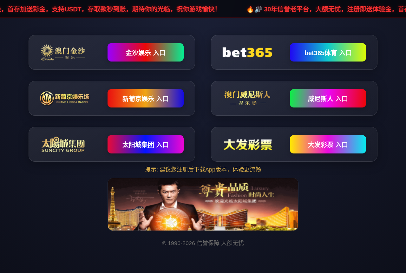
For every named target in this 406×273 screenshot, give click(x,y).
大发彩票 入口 (328, 144)
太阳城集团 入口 (145, 144)
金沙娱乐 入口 (146, 52)
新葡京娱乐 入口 (145, 98)
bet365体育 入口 (328, 52)
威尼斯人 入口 (328, 98)
